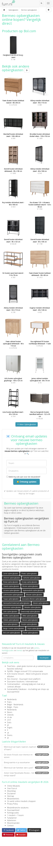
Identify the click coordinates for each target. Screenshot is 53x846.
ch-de (9, 717)
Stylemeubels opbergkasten (33, 590)
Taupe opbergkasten (11, 599)
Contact (10, 825)
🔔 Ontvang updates (26, 481)
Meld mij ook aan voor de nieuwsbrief (24, 477)
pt (8, 725)
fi (7, 730)
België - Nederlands (15, 704)
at (8, 738)
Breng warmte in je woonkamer (26, 762)
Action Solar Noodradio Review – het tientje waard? (26, 774)
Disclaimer (11, 793)
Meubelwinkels (13, 798)
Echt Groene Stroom (15, 674)
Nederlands (12, 699)
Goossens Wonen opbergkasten (34, 599)
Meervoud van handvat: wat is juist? (26, 767)
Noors (9, 712)
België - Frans (12, 707)
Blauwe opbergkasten (34, 595)
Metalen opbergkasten (32, 607)
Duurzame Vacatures (15, 681)
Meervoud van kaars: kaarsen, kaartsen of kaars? (26, 748)
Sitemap (10, 796)
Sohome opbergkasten (31, 578)
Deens (9, 735)
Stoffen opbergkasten (11, 616)
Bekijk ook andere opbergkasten (15, 68)
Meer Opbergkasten (27, 424)
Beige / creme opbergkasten (13, 628)
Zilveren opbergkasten (11, 578)
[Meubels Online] (4, 10)
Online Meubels (13, 786)
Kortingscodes (13, 812)
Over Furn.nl (12, 788)
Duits (9, 722)
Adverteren (11, 820)
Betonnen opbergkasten (12, 607)
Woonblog (11, 791)
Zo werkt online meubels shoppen (21, 801)
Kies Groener (12, 679)
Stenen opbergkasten (30, 620)
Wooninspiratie (13, 823)
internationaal (32, 681)
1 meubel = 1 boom (15, 815)
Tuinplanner (12, 818)
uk (8, 732)
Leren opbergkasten (10, 573)
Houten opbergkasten (29, 624)
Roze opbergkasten (10, 624)
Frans (9, 702)
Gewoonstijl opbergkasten (30, 611)
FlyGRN (10, 671)
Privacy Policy (12, 804)
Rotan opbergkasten (10, 582)
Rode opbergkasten (30, 633)
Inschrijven (44, 657)
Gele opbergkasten (10, 611)
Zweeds (10, 715)
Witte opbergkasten (30, 616)
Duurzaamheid (13, 810)
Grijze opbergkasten (34, 628)
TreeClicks (11, 666)
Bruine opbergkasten (30, 586)
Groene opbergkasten (11, 590)
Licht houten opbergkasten (13, 595)
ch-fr (9, 720)
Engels (9, 727)
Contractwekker (13, 684)
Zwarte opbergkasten (11, 586)
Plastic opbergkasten (29, 573)
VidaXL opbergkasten (11, 620)
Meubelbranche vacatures (18, 807)
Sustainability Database (16, 689)
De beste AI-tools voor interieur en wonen (26, 755)
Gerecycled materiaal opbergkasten (16, 603)
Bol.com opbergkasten (11, 633)
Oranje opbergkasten (29, 582)
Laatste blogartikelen (14, 741)
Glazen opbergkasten (41, 603)
